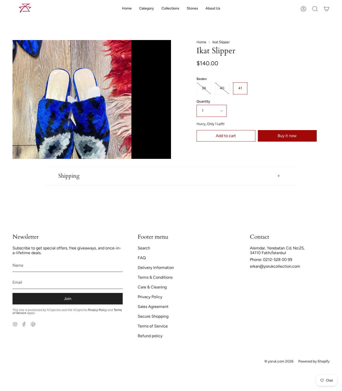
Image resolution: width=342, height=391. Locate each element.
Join (67, 298)
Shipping (68, 176)
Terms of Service (153, 326)
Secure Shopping (153, 316)
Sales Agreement (153, 306)
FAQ (142, 257)
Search (144, 248)
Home (201, 42)
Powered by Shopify (313, 361)
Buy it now (287, 135)
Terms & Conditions (155, 277)
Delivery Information (156, 267)
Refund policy (150, 335)
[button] (146, 8)
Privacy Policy (97, 310)
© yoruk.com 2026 (278, 361)
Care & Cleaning (152, 287)
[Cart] (326, 8)
